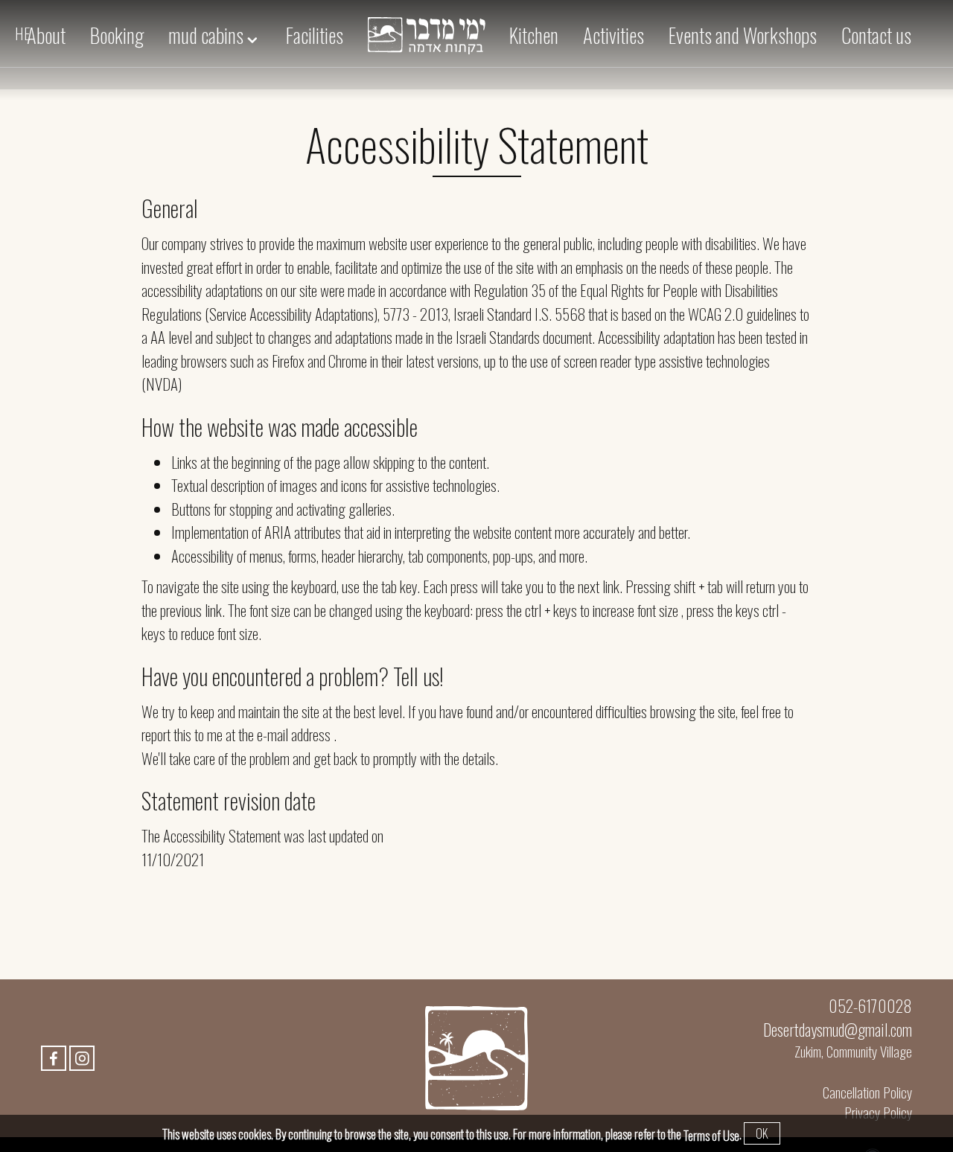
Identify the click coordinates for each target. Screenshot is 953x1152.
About (46, 35)
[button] (476, 38)
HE (23, 33)
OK (762, 1133)
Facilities (314, 35)
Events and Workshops (743, 35)
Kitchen (533, 35)
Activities (613, 35)
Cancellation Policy (867, 1092)
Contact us (876, 35)
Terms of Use (711, 1136)
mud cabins (207, 35)
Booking (117, 35)
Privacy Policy (878, 1112)
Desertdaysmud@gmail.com (837, 1029)
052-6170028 (870, 1005)
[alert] (476, 148)
